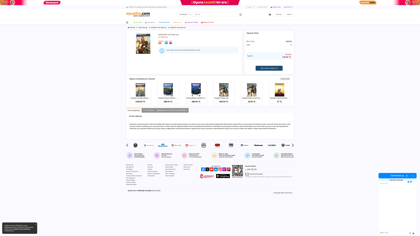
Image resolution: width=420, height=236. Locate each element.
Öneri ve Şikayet (170, 173)
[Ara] (240, 14)
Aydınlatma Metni (131, 184)
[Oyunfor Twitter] (207, 169)
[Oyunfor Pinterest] (229, 169)
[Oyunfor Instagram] (220, 169)
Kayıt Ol (150, 165)
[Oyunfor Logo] (138, 14)
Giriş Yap (150, 167)
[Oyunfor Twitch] (224, 169)
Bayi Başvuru (130, 167)
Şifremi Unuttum (152, 171)
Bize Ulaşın (129, 173)
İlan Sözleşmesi (130, 178)
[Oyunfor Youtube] (212, 169)
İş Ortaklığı (129, 169)
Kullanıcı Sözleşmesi (154, 173)
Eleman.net (187, 167)
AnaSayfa (132, 27)
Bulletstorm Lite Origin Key (159, 27)
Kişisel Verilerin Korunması (134, 176)
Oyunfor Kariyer (188, 165)
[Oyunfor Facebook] (203, 169)
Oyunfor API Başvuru (132, 171)
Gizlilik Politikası (131, 182)
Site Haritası (151, 176)
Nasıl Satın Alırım (170, 169)
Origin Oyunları (143, 27)
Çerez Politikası (130, 180)
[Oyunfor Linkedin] (216, 169)
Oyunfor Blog (169, 167)
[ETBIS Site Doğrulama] (237, 177)
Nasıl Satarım (169, 171)
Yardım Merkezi (169, 176)
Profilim (150, 169)
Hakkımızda (129, 165)
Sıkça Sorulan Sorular (171, 165)
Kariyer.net (187, 169)
